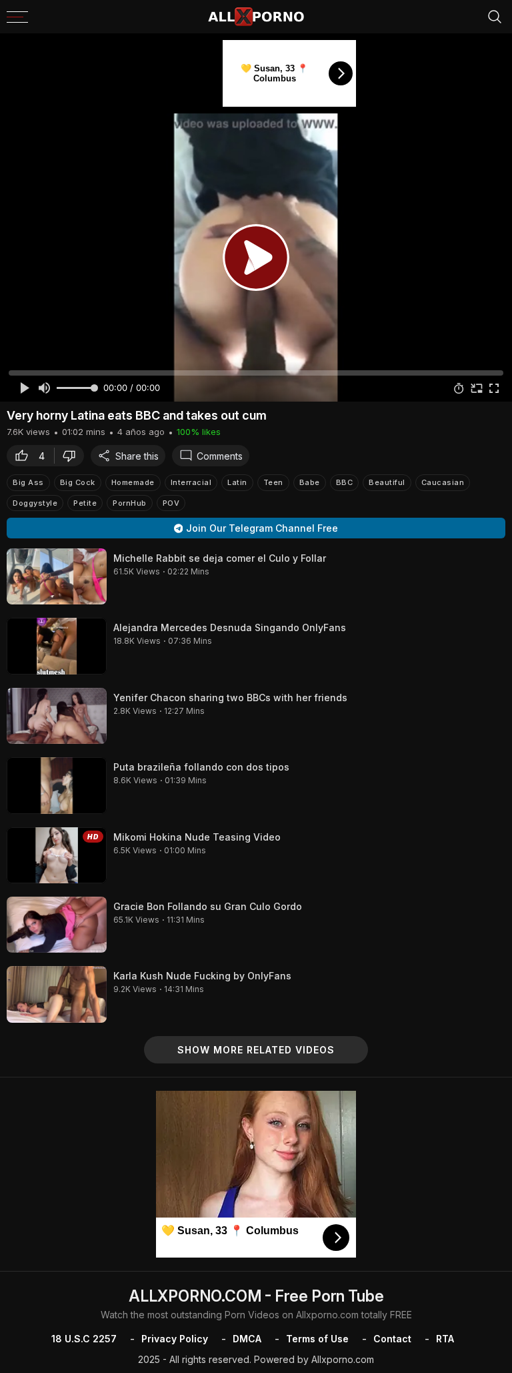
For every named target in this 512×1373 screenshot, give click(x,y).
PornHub (130, 503)
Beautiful (387, 482)
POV (171, 503)
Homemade (133, 482)
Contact (392, 1338)
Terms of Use (317, 1338)
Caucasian (443, 482)
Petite (85, 503)
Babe (309, 482)
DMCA (247, 1338)
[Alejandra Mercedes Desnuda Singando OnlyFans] (57, 646)
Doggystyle (35, 503)
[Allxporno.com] (256, 16)
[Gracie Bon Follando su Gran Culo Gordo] (57, 925)
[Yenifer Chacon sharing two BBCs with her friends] (57, 716)
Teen (273, 482)
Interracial (191, 482)
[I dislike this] (72, 455)
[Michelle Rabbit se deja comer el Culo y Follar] (57, 576)
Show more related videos (256, 1049)
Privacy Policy (174, 1338)
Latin (237, 482)
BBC (344, 482)
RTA (445, 1338)
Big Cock (77, 482)
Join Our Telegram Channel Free (262, 528)
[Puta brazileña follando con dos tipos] (57, 785)
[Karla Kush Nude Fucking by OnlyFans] (57, 994)
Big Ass (28, 482)
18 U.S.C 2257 (84, 1338)
